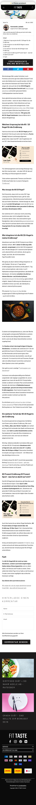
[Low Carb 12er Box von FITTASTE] (18, 155)
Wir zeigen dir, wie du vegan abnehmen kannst (16, 585)
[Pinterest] (20, 741)
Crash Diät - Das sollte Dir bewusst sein (15, 718)
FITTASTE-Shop (29, 543)
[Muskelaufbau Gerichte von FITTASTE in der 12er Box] (18, 509)
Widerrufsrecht (9, 780)
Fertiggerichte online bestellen (18, 62)
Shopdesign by (18, 785)
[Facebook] (10, 741)
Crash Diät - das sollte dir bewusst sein (14, 588)
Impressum (27, 781)
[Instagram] (15, 741)
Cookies (22, 781)
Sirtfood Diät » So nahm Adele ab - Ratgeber (15, 684)
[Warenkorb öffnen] (32, 7)
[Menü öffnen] (3, 7)
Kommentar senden (16, 642)
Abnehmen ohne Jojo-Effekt (21, 108)
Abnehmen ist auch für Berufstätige (13, 279)
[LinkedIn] (25, 741)
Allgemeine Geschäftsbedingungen (22, 780)
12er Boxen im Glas (15, 291)
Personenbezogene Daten (12, 781)
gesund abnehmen (28, 221)
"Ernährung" (6, 183)
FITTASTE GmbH (22, 788)
